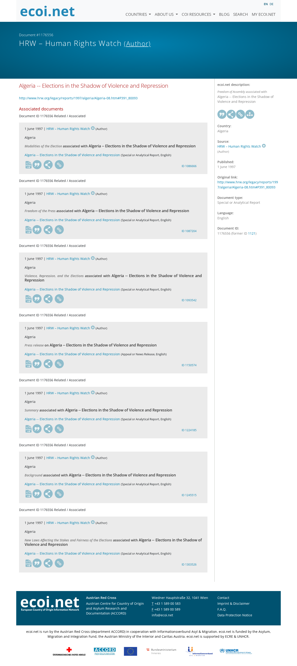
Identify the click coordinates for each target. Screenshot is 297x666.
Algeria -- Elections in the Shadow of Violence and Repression (72, 155)
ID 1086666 (189, 166)
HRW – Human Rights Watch (68, 128)
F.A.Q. (221, 609)
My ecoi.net (263, 14)
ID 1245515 (189, 495)
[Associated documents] (250, 114)
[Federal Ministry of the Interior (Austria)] (161, 651)
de (271, 4)
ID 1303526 (189, 564)
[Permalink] (59, 164)
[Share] (48, 164)
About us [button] (164, 14)
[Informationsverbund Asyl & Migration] (199, 651)
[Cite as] (37, 164)
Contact (223, 597)
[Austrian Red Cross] (69, 651)
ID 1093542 (189, 300)
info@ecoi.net (162, 615)
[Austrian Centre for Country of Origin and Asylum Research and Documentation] (105, 651)
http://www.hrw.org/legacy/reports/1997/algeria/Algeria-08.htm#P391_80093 (78, 98)
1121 (251, 233)
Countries (137, 14)
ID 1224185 (189, 430)
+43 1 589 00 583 (168, 603)
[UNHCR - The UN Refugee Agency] (236, 651)
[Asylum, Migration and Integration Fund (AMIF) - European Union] (130, 651)
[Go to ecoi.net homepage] (47, 10)
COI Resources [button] (197, 14)
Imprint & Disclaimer (233, 603)
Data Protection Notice (234, 615)
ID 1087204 (189, 231)
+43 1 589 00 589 (167, 609)
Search (240, 14)
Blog (224, 14)
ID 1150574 (189, 365)
